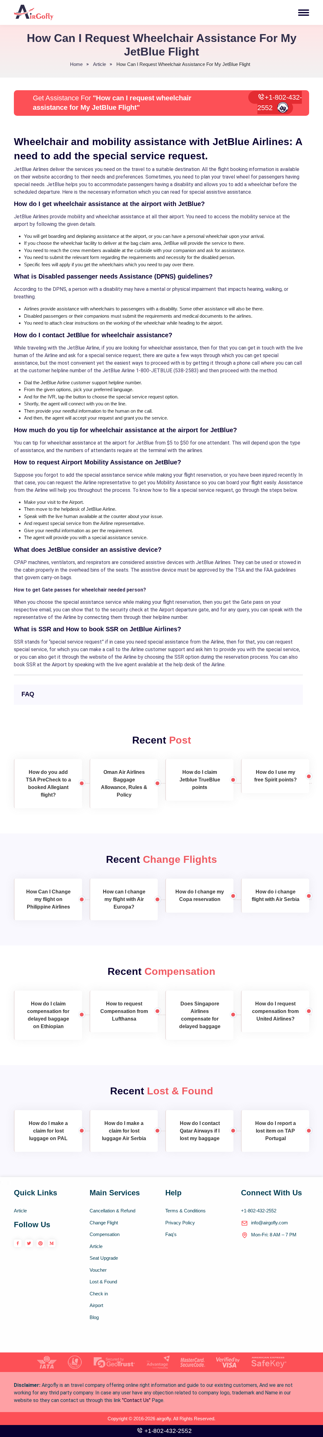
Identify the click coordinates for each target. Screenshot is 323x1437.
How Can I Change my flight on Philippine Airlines (48, 899)
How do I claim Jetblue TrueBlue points (199, 779)
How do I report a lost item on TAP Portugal (275, 1131)
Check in (99, 1293)
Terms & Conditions (185, 1210)
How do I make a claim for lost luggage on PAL (48, 1131)
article (99, 64)
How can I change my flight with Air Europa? (124, 899)
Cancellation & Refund (112, 1210)
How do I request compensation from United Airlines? (275, 1011)
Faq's (171, 1234)
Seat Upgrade (104, 1258)
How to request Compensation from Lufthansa (124, 1011)
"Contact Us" (136, 1400)
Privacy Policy (180, 1222)
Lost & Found (103, 1281)
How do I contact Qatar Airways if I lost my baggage (200, 1131)
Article (20, 1210)
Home (76, 64)
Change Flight (104, 1222)
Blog (94, 1317)
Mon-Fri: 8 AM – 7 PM (274, 1234)
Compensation (105, 1234)
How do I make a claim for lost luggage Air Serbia (124, 1131)
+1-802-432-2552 (279, 102)
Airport (96, 1305)
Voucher (98, 1270)
